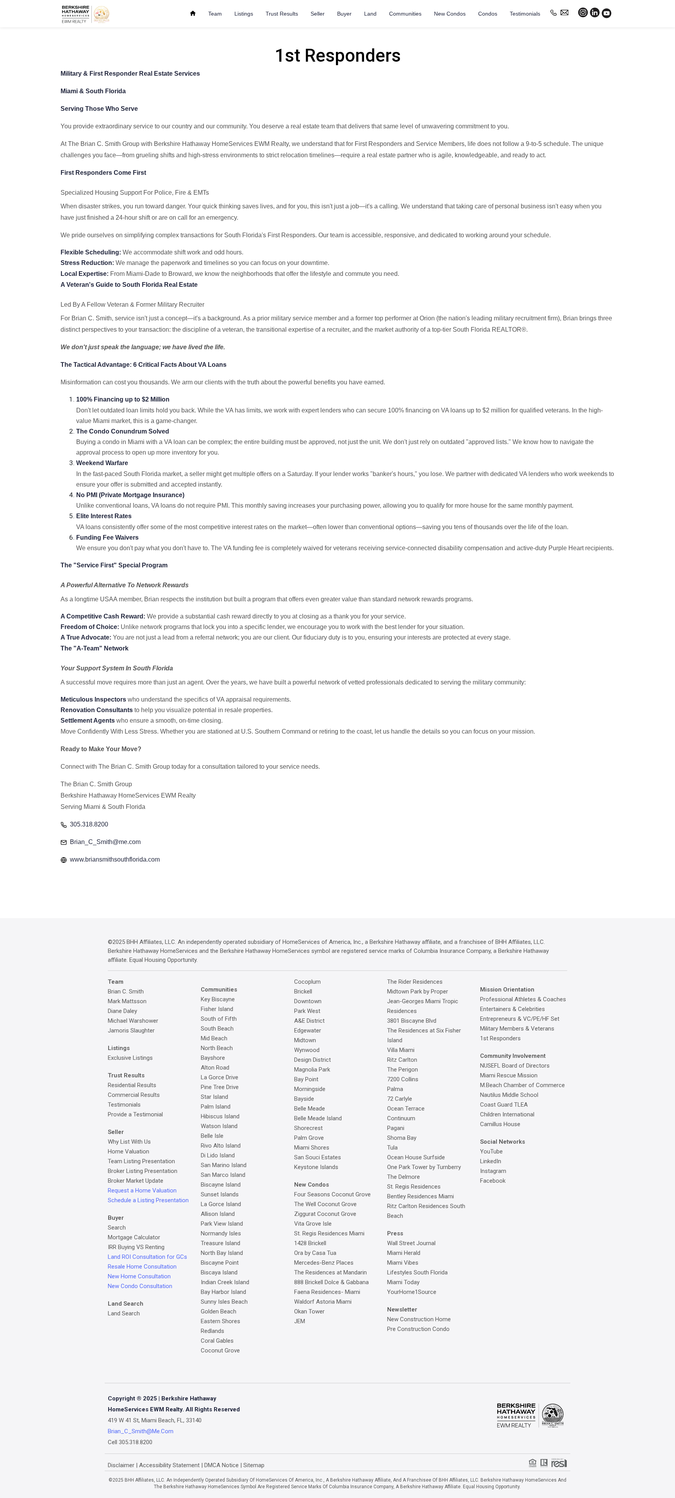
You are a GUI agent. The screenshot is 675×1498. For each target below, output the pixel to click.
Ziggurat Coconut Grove (325, 1213)
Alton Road (215, 1067)
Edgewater (307, 1030)
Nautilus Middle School (509, 1094)
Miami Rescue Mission (509, 1075)
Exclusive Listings (130, 1057)
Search (117, 1227)
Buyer (344, 14)
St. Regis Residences (414, 1186)
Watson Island (219, 1126)
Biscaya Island (219, 1272)
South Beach (217, 1028)
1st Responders (500, 1038)
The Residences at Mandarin (330, 1272)
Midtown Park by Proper (417, 991)
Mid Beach (214, 1038)
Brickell (303, 991)
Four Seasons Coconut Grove (332, 1194)
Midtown (305, 1040)
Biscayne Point (220, 1262)
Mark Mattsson (127, 1001)
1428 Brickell (310, 1243)
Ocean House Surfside (416, 1157)
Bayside (304, 1098)
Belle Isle (212, 1135)
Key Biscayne (218, 999)
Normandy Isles (221, 1233)
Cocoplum (307, 981)
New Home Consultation (139, 1276)
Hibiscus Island (220, 1116)
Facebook (492, 1180)
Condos (487, 14)
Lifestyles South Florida (417, 1272)
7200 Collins (402, 1079)
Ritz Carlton (402, 1059)
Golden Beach (218, 1311)
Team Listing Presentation (141, 1161)
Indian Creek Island (225, 1282)
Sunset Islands (220, 1194)
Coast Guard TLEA (504, 1104)
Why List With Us (129, 1141)
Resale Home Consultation (142, 1266)
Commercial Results (134, 1094)
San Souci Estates (317, 1157)
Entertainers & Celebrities (512, 1009)
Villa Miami (400, 1050)
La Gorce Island (221, 1204)
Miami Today (403, 1282)
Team (215, 14)
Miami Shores (311, 1147)
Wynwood (307, 1050)
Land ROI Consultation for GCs (147, 1256)
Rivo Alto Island (221, 1145)
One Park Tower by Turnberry (424, 1167)
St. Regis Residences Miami (329, 1233)
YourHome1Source (411, 1291)
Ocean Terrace (406, 1108)
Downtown (307, 1001)
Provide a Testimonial (135, 1114)
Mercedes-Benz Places (324, 1262)
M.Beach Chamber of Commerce (522, 1085)
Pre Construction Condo (418, 1329)
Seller (318, 14)
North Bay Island (222, 1252)
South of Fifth (219, 1018)
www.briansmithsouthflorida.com (115, 859)
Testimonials (525, 14)
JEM (299, 1321)
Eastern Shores (220, 1321)
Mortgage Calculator (134, 1237)
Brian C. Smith (126, 991)
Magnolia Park (312, 1069)
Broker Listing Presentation (142, 1171)
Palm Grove (309, 1137)
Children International (507, 1114)
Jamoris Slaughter (131, 1030)
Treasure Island (220, 1243)
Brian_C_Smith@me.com (105, 842)
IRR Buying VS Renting (136, 1247)
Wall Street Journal (411, 1243)
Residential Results (132, 1085)
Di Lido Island (218, 1155)
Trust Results (282, 14)
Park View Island (222, 1223)
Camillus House (500, 1124)
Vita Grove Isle (313, 1223)
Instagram (493, 1171)
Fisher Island (217, 1009)
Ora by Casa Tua (315, 1252)
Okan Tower (309, 1311)
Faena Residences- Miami (327, 1291)
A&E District (309, 1020)
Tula (392, 1147)
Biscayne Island (221, 1184)
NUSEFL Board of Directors (515, 1065)
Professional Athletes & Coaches (523, 999)
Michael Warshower (133, 1020)
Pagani (395, 1128)
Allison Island (218, 1213)
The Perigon (402, 1069)
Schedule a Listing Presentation (148, 1200)
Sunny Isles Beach (224, 1301)
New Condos (450, 14)
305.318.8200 (89, 824)
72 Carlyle (399, 1098)
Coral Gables (217, 1340)
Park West (307, 1011)
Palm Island (215, 1106)
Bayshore (213, 1057)
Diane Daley (122, 1011)
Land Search (124, 1313)
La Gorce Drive (219, 1077)
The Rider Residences (415, 981)
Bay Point (306, 1079)
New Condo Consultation (140, 1286)
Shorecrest (308, 1128)
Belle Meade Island (318, 1118)
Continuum (401, 1118)
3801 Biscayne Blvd (411, 1020)
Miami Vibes (402, 1262)
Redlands (212, 1331)
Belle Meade (309, 1108)
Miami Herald (403, 1252)
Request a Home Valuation (142, 1190)
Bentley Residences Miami (420, 1196)
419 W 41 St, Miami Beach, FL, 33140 (155, 1420)
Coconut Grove (220, 1350)
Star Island (214, 1096)
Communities (405, 14)
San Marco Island (223, 1174)
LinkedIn (490, 1161)
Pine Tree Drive (220, 1087)
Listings (243, 14)
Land (370, 14)
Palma (395, 1089)
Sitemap (253, 1465)
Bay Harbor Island (223, 1291)
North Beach (217, 1048)
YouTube (491, 1151)
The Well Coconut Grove (325, 1204)
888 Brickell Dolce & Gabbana (331, 1282)
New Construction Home (419, 1319)
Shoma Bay (401, 1137)
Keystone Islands (316, 1167)
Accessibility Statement (169, 1465)
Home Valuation (128, 1151)
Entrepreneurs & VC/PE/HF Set (519, 1018)
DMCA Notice (221, 1465)
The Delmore (403, 1176)
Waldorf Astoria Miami (323, 1301)
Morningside (309, 1089)
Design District (312, 1059)
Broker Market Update (135, 1180)
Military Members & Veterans (517, 1028)
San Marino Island (223, 1165)
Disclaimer (121, 1465)
